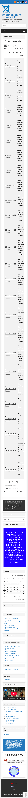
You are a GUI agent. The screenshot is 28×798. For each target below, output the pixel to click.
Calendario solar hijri (11, 707)
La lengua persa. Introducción (12, 620)
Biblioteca (7, 679)
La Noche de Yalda (10, 648)
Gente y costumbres (10, 653)
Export (6, 492)
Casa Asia (8, 714)
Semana (10, 45)
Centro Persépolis (10, 720)
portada (14, 781)
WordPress (15, 794)
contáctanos (14, 789)
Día (15, 45)
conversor (6, 734)
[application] (14, 693)
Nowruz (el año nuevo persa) (12, 646)
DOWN (26, 796)
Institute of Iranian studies (12, 718)
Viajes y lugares (9, 660)
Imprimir (7, 489)
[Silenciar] (20, 698)
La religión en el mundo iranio (12, 655)
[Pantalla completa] (23, 698)
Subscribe (15, 488)
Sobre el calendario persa (11, 651)
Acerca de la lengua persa (11, 618)
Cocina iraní (8, 658)
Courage (21, 794)
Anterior (8, 52)
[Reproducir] (5, 698)
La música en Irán (9, 650)
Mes (5, 45)
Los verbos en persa (10, 627)
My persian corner (10, 716)
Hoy (13, 52)
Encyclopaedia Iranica (11, 709)
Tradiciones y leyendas (11, 657)
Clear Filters (20, 55)
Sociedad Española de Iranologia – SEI (11, 16)
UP (26, 794)
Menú (4, 30)
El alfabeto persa (9, 625)
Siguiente (18, 52)
